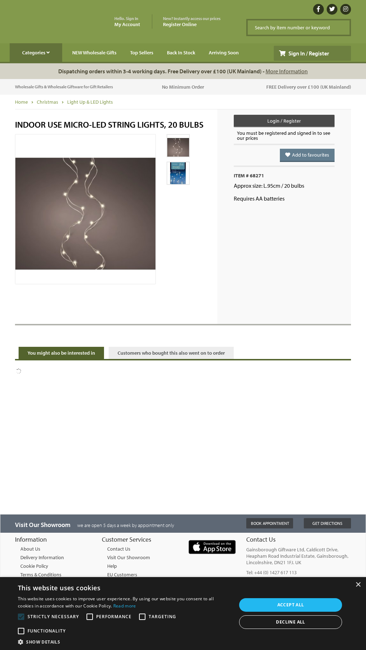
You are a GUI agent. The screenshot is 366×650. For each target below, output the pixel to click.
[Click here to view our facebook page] (318, 9)
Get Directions (327, 523)
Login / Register (284, 121)
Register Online (192, 22)
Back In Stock (181, 52)
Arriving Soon (224, 52)
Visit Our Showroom (128, 557)
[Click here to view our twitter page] (332, 9)
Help (112, 566)
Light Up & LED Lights (90, 102)
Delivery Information (42, 557)
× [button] (358, 584)
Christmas (47, 102)
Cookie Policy (34, 566)
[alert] (183, 613)
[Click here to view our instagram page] (345, 9)
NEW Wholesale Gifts (94, 52)
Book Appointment (270, 523)
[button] (124, 641)
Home (21, 102)
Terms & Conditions (40, 574)
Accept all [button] (290, 605)
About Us (30, 549)
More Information (287, 71)
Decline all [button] (290, 622)
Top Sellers (141, 52)
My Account (127, 22)
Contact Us (118, 549)
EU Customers (122, 574)
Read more (124, 606)
